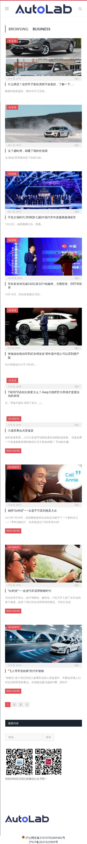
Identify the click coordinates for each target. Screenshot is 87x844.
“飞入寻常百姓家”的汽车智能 (26, 671)
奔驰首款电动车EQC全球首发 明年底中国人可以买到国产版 (43, 355)
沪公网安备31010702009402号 (45, 838)
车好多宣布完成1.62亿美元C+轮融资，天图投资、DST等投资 (45, 285)
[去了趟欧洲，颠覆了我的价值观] (43, 125)
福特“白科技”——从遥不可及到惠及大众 (32, 510)
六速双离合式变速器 (20, 430)
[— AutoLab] (43, 8)
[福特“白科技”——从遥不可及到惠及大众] (43, 485)
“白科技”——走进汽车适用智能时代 (29, 591)
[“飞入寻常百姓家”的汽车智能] (43, 645)
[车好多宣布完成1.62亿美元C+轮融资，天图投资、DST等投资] (43, 258)
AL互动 (12, 40)
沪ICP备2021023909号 (43, 842)
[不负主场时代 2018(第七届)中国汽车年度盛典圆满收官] (43, 191)
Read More (13, 450)
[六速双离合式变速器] (43, 420)
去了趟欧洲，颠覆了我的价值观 (28, 151)
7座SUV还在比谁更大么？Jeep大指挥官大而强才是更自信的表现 (44, 394)
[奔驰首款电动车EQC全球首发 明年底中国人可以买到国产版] (43, 328)
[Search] (80, 8)
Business (13, 418)
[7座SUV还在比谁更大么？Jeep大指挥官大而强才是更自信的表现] (43, 382)
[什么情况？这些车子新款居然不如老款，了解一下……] (43, 58)
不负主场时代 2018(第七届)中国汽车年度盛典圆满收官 (42, 217)
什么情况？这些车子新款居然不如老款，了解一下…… (41, 84)
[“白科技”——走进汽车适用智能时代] (43, 565)
